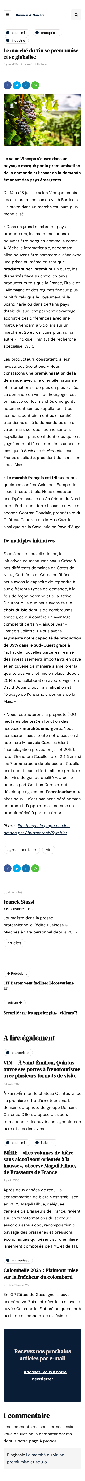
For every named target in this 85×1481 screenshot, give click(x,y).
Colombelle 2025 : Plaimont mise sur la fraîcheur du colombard (41, 1273)
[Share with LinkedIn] (26, 85)
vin (48, 849)
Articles (14, 943)
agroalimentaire (21, 849)
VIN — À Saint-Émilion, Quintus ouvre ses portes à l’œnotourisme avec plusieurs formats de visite (42, 1069)
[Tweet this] (17, 85)
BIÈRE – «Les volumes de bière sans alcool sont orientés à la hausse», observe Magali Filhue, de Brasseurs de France (40, 1162)
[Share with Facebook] (8, 85)
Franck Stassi (19, 901)
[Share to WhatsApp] (35, 85)
